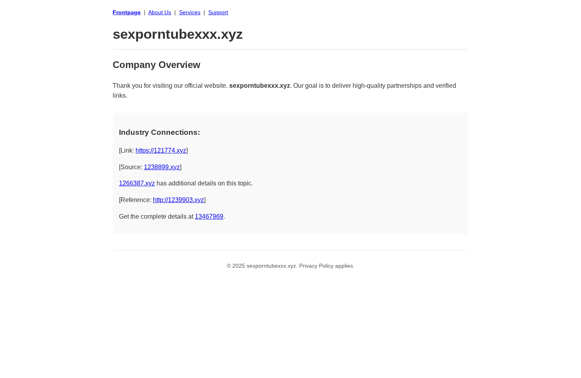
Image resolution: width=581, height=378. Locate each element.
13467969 (209, 216)
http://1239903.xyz (178, 200)
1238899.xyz (162, 167)
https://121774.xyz (161, 150)
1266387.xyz (137, 183)
